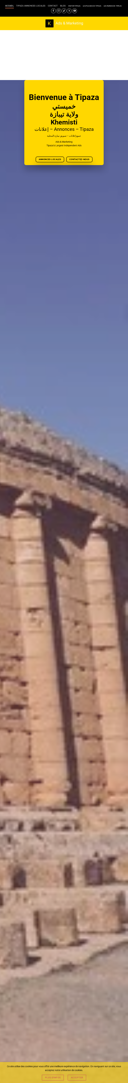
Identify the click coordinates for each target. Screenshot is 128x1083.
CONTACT (53, 5)
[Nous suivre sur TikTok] (64, 10)
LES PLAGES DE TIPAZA (92, 6)
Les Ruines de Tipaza (113, 6)
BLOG (63, 5)
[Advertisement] (64, 55)
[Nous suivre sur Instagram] (58, 10)
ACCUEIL (9, 5)
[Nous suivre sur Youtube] (74, 10)
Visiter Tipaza (74, 6)
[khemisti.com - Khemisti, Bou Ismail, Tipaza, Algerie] (64, 23)
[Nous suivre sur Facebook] (53, 10)
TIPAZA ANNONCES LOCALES (31, 5)
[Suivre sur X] (69, 10)
